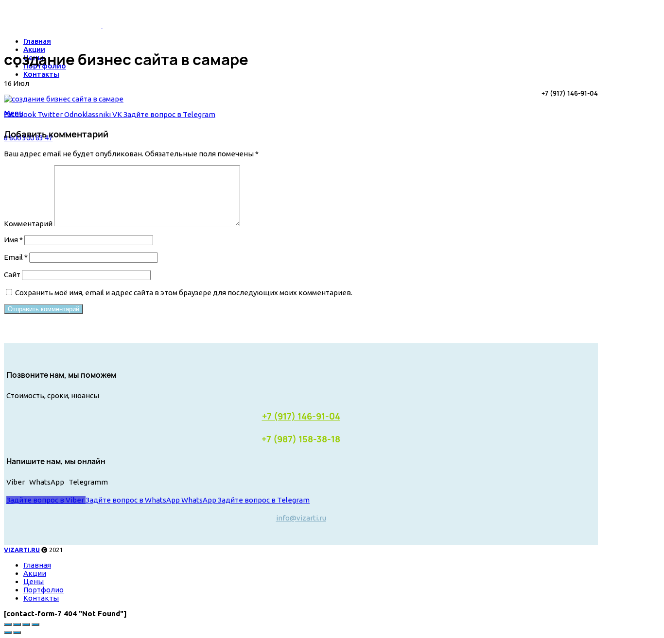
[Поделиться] (17, 624)
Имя (13, 239)
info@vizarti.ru (301, 518)
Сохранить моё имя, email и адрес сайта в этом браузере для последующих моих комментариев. (183, 292)
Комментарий (28, 223)
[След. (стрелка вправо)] (17, 632)
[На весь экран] (26, 624)
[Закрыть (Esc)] (8, 624)
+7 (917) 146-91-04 (301, 416)
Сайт (12, 274)
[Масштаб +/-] (35, 624)
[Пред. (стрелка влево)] (8, 632)
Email (16, 257)
